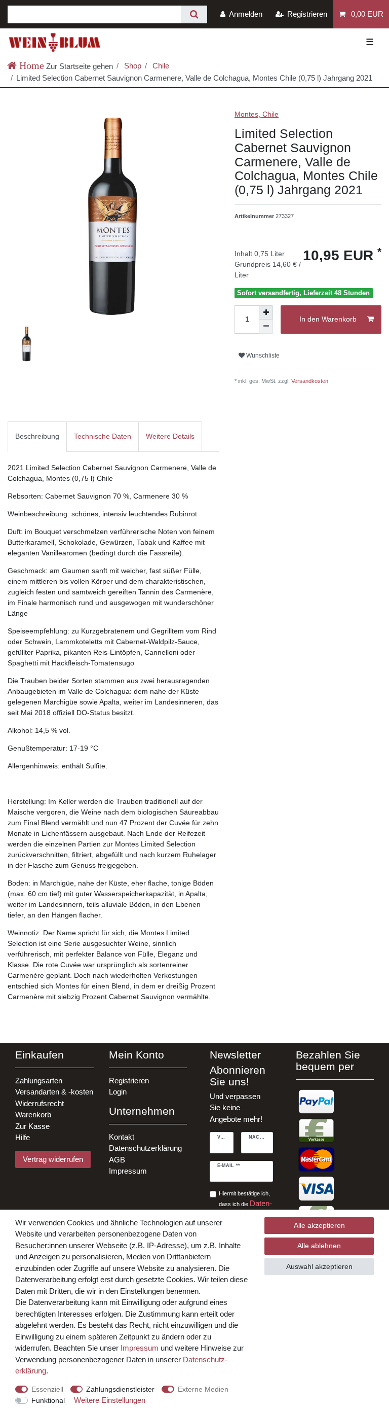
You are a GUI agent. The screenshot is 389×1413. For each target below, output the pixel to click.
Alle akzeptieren (319, 1225)
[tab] (37, 436)
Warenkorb (33, 1114)
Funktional (48, 1400)
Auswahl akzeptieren (319, 1266)
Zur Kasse (32, 1126)
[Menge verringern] (266, 327)
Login (118, 1091)
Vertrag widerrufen (53, 1159)
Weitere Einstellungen (109, 1400)
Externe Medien (203, 1389)
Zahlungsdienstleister (120, 1389)
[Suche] (194, 14)
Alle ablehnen (319, 1246)
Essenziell (47, 1389)
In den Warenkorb (328, 319)
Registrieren (129, 1080)
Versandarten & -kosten (54, 1091)
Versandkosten (309, 381)
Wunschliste (262, 355)
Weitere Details (170, 436)
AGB (117, 1159)
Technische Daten (102, 436)
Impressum (128, 1171)
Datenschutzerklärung (145, 1148)
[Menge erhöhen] (266, 312)
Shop (131, 65)
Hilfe (22, 1137)
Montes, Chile (257, 114)
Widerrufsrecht (39, 1103)
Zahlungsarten (38, 1080)
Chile (159, 65)
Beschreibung (37, 436)
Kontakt (121, 1137)
